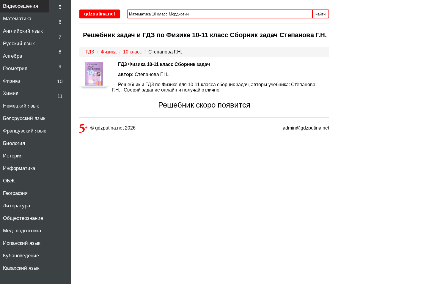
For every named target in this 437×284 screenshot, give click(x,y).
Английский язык (23, 31)
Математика (17, 18)
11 (59, 96)
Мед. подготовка (22, 230)
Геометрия (15, 68)
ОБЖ (9, 181)
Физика (11, 81)
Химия (10, 93)
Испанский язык (21, 243)
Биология (14, 143)
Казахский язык (21, 268)
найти (320, 14)
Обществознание (23, 218)
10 (59, 81)
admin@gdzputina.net (306, 127)
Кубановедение (21, 255)
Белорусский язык (24, 118)
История (13, 156)
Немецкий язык (21, 106)
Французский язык (24, 131)
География (15, 193)
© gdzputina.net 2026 (113, 127)
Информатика (19, 168)
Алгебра (12, 56)
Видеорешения (20, 6)
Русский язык (18, 43)
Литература (16, 206)
